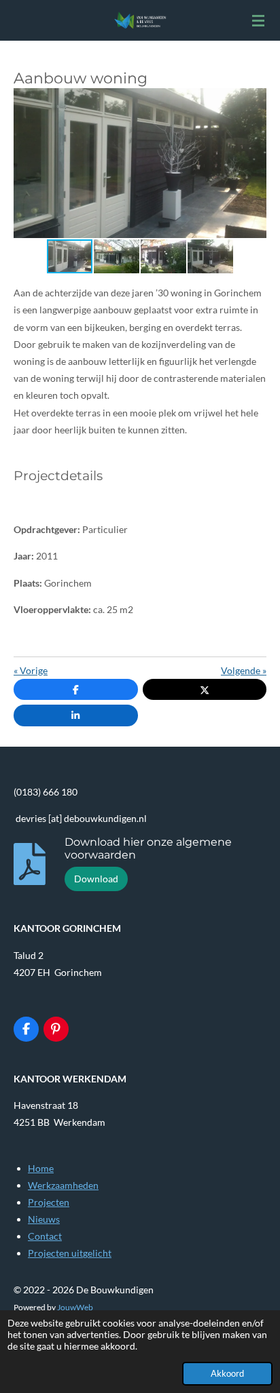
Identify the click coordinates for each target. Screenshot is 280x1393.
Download (96, 878)
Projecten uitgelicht (69, 1253)
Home (41, 1168)
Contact (45, 1236)
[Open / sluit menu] (258, 20)
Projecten (48, 1202)
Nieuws (44, 1219)
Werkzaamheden (63, 1185)
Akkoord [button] (227, 1374)
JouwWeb (75, 1307)
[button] (254, 100)
